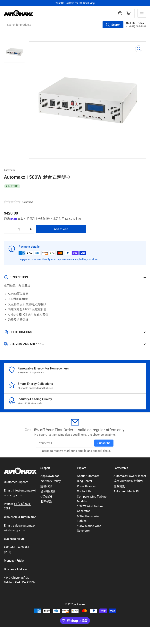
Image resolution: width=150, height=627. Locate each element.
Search (115, 24)
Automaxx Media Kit (126, 491)
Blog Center (84, 481)
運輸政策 (46, 486)
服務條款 (46, 501)
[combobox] (64, 25)
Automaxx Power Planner (129, 476)
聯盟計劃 (119, 486)
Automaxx (9, 170)
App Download (49, 476)
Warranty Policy (50, 481)
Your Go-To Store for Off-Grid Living (75, 3)
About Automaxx (88, 476)
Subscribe (103, 443)
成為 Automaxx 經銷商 (128, 481)
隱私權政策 (47, 491)
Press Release (86, 486)
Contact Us (84, 491)
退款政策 (46, 496)
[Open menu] (142, 13)
